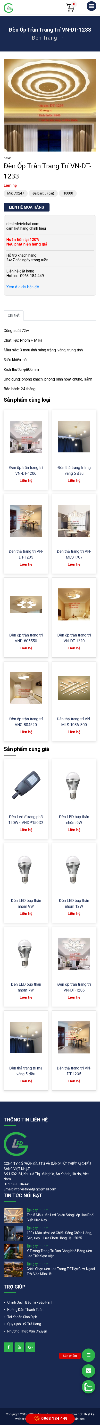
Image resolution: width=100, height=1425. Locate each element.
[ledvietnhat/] (8, 1347)
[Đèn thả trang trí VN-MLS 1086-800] (74, 688)
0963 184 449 (54, 1418)
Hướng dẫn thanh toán (25, 1310)
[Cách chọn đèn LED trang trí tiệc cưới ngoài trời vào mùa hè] (13, 1269)
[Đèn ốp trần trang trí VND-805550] (26, 604)
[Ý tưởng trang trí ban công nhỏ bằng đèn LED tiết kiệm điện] (13, 1251)
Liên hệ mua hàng (26, 207)
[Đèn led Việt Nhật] (8, 7)
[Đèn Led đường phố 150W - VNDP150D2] (26, 786)
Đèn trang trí (48, 38)
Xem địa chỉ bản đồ (22, 287)
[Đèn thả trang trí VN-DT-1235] (26, 521)
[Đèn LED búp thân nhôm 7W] (26, 953)
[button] (92, 63)
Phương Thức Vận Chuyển (27, 1331)
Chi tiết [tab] (13, 315)
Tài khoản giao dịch (22, 1317)
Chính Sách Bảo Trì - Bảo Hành (30, 1302)
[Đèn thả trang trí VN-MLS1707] (74, 521)
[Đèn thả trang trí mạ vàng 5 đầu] (74, 436)
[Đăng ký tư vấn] (88, 1371)
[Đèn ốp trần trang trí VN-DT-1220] (74, 604)
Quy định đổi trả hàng (24, 1324)
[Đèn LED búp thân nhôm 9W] (74, 786)
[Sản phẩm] (88, 1355)
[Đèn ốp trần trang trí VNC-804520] (26, 688)
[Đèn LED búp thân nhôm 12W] (74, 870)
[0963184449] (88, 1386)
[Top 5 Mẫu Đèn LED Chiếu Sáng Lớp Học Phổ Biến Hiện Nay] (13, 1215)
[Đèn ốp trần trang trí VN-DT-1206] (26, 437)
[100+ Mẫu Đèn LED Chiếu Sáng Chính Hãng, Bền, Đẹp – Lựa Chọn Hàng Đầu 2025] (13, 1233)
